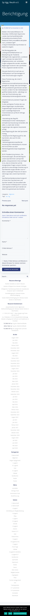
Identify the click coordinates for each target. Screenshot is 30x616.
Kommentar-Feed (15, 493)
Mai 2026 (15, 343)
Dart (15, 468)
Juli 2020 (15, 440)
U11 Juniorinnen (15, 588)
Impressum (15, 562)
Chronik (15, 523)
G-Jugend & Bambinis (15, 552)
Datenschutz (15, 536)
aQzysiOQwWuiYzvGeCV (12, 307)
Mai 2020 (15, 445)
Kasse (15, 567)
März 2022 (15, 407)
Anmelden (15, 488)
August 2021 (15, 417)
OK (5, 613)
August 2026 (15, 338)
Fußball (15, 473)
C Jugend (15, 463)
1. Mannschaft (15, 503)
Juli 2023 (15, 373)
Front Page (15, 547)
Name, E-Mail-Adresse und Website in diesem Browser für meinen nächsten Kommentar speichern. (14, 263)
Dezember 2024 (15, 361)
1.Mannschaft (15, 455)
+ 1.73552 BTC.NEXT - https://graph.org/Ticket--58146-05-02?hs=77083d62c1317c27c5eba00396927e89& (15, 315)
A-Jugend (15, 508)
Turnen (15, 481)
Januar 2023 (15, 384)
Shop (15, 577)
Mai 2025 (15, 355)
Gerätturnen (15, 476)
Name (4, 242)
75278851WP (7, 28)
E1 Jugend (15, 470)
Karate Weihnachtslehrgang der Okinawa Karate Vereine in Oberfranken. (15, 309)
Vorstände (15, 593)
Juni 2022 (15, 399)
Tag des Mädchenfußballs (19, 323)
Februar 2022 (15, 409)
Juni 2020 (15, 443)
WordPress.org (15, 496)
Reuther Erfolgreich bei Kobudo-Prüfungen (15, 286)
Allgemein (11, 194)
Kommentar (6, 221)
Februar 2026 (15, 345)
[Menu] (26, 2)
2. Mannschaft (15, 506)
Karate (15, 478)
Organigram (15, 575)
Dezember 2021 (15, 412)
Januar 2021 (15, 427)
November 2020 (15, 430)
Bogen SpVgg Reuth (15, 460)
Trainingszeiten (15, 585)
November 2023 (15, 371)
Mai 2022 (15, 402)
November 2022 (15, 389)
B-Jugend (15, 513)
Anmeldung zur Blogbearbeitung (15, 511)
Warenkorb (15, 595)
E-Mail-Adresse (7, 248)
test (15, 582)
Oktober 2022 (15, 391)
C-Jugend (15, 518)
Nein (10, 613)
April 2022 (15, 404)
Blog (15, 516)
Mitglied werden (15, 572)
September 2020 (15, 435)
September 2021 (15, 415)
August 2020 (15, 438)
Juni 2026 (15, 340)
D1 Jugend (15, 465)
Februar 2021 (15, 425)
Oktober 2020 (15, 432)
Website (4, 254)
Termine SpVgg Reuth (15, 580)
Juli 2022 (15, 397)
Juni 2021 (15, 422)
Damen (15, 529)
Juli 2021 (15, 420)
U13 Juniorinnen (15, 590)
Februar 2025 (15, 358)
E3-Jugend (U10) (15, 541)
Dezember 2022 (15, 386)
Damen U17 (15, 531)
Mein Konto (15, 570)
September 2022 (15, 394)
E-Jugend (15, 539)
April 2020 (15, 448)
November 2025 (15, 350)
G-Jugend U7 (15, 554)
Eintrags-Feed (15, 491)
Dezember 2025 (15, 348)
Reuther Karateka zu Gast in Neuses (15, 284)
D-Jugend (15, 526)
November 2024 (15, 363)
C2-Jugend (15, 521)
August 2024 (15, 368)
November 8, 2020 (18, 28)
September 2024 (15, 366)
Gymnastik (15, 559)
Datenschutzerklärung (20, 613)
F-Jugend (15, 544)
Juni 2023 (15, 376)
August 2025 (15, 353)
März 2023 (15, 381)
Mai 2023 (15, 379)
